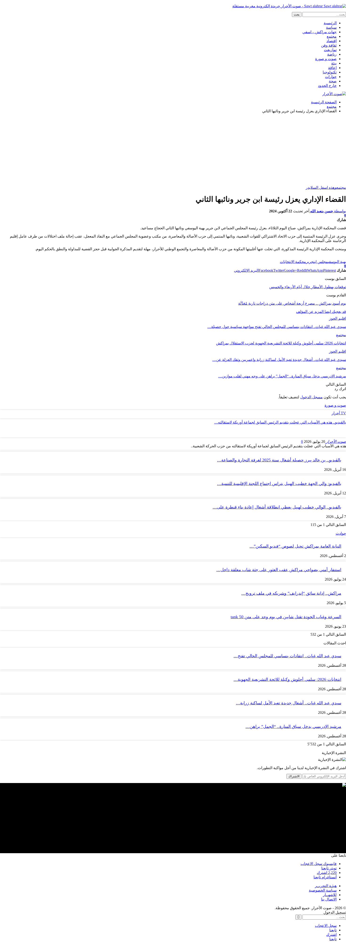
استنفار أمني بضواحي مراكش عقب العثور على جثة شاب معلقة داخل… (278, 569)
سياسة (331, 27)
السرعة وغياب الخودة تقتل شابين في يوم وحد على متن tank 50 (286, 616)
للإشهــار (330, 895)
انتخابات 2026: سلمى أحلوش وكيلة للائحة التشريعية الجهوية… (287, 679)
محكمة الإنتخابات (293, 262)
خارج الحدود (327, 86)
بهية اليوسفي (337, 262)
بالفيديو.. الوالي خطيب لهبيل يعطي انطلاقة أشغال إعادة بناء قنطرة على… (277, 507)
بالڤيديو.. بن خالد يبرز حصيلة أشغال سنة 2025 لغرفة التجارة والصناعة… (279, 460)
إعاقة (332, 68)
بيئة (334, 63)
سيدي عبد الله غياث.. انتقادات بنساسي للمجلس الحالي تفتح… (287, 656)
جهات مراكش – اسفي (319, 32)
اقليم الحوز (337, 318)
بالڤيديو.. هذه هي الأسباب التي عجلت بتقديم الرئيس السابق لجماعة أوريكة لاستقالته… (280, 422)
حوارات (331, 77)
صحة (333, 81)
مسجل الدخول (311, 397)
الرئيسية (330, 23)
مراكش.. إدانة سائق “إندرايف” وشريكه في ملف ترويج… (291, 593)
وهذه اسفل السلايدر (321, 188)
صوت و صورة (326, 59)
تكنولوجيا (330, 72)
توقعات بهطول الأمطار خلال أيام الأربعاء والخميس (307, 287)
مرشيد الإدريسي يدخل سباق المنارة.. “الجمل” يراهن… (293, 726)
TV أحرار (339, 413)
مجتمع (332, 36)
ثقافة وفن (329, 45)
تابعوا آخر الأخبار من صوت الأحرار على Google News (305, 257)
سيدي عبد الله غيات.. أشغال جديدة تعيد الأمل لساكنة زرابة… (288, 703)
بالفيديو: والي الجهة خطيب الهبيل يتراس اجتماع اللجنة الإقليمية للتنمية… (279, 483)
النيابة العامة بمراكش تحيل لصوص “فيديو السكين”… (295, 546)
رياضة (332, 54)
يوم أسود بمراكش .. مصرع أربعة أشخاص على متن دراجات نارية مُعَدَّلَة (292, 303)
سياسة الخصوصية (323, 890)
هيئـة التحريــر (326, 886)
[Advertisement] (173, 150)
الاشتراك (294, 776)
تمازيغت (330, 50)
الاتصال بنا (329, 899)
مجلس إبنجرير (317, 262)
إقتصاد (331, 41)
